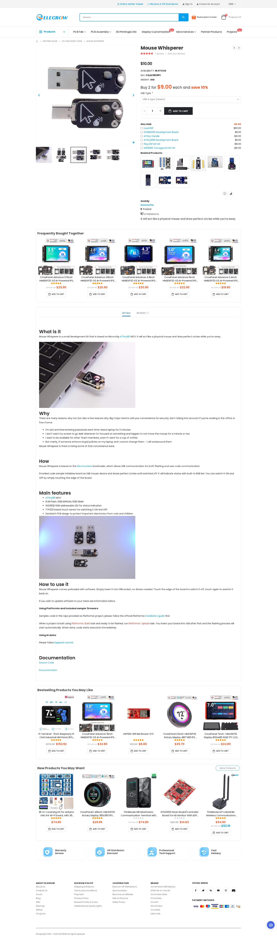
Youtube (218, 890)
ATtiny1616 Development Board (161, 140)
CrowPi (154, 902)
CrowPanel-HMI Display (163, 886)
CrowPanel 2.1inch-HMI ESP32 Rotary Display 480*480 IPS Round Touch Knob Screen (179, 735)
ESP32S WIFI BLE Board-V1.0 (138, 734)
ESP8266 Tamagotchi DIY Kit (159, 148)
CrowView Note (159, 894)
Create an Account (209, 3)
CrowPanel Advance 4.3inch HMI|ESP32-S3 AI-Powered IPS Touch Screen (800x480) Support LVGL (138, 279)
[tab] (126, 313)
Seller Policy (119, 902)
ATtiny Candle (151, 136)
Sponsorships (120, 890)
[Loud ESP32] (181, 180)
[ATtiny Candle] (181, 163)
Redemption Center (207, 17)
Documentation (48, 670)
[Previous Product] (234, 48)
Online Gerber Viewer (131, 3)
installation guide (155, 616)
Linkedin (211, 890)
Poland (147, 209)
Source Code (46, 662)
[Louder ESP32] (215, 162)
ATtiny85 (124, 336)
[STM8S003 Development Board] (164, 163)
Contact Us (41, 890)
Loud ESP (148, 128)
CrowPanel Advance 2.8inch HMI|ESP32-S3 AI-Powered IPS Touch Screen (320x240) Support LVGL (97, 279)
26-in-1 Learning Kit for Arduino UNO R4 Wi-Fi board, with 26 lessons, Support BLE (56, 813)
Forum (39, 894)
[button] (133, 142)
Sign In (189, 3)
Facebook (196, 890)
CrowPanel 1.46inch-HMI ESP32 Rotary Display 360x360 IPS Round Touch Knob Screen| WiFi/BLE (97, 813)
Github (39, 909)
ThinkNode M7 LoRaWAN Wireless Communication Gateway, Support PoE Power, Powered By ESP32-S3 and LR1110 (220, 813)
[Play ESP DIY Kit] (231, 163)
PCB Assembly (100, 32)
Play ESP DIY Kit (152, 144)
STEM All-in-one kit (160, 890)
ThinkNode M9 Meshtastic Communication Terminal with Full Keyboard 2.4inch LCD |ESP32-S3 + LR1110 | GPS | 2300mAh (138, 813)
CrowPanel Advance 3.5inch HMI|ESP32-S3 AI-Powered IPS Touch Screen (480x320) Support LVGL (56, 279)
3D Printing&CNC (126, 32)
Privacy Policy (81, 898)
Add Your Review (176, 53)
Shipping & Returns (84, 886)
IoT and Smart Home (72, 41)
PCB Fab (78, 32)
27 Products (151, 214)
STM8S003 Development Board (161, 132)
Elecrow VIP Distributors (125, 886)
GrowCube (156, 905)
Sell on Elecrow (120, 898)
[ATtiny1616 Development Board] (198, 163)
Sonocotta (147, 205)
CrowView (156, 898)
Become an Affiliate (123, 894)
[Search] (183, 17)
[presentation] (33, 260)
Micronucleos (84, 466)
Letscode (155, 913)
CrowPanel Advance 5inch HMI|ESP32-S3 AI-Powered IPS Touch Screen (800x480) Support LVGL (179, 279)
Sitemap (40, 905)
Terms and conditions (85, 890)
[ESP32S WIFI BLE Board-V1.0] (138, 713)
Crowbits (155, 909)
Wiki (38, 902)
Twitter (203, 890)
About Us (40, 886)
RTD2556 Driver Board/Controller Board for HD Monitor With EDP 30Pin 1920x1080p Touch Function (179, 813)
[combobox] (134, 17)
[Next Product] (239, 48)
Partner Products (211, 32)
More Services (185, 32)
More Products (228, 768)
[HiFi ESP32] (164, 180)
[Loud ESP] (148, 163)
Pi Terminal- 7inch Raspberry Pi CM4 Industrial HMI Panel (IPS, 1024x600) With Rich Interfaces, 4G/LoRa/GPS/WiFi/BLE (56, 735)
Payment (79, 894)
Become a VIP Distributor (164, 3)
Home (37, 41)
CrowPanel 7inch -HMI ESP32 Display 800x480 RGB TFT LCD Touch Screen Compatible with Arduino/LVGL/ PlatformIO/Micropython (220, 735)
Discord (233, 890)
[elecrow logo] (47, 17)
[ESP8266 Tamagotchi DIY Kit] (148, 180)
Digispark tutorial (63, 642)
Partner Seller (50, 41)
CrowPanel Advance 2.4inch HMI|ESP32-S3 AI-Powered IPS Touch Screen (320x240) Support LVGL (221, 279)
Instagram (226, 890)
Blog (38, 898)
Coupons (41, 913)
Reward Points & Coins (86, 902)
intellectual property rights (88, 905)
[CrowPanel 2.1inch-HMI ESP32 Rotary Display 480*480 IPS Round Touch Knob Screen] (179, 713)
